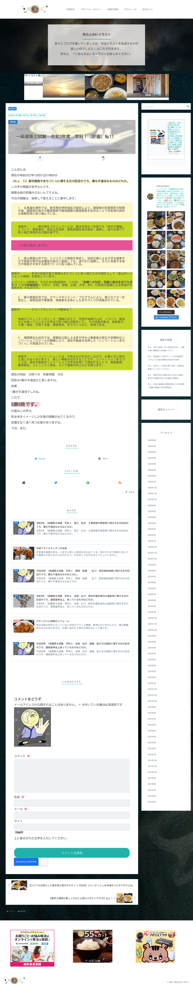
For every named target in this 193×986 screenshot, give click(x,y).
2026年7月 (152, 446)
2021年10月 (152, 772)
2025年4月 (152, 523)
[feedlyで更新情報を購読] (87, 483)
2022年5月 (152, 731)
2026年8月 (152, 440)
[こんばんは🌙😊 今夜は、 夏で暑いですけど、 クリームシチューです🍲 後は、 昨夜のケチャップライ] (156, 298)
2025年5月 (152, 517)
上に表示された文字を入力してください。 (41, 838)
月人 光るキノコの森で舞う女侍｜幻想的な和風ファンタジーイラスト (166, 367)
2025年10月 (152, 499)
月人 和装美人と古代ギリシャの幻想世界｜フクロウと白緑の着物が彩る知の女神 (166, 358)
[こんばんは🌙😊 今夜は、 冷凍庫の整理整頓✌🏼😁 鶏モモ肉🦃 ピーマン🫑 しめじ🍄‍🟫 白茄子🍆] (156, 279)
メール (20, 809)
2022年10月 (152, 701)
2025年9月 (152, 505)
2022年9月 (152, 707)
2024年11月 (152, 553)
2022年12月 (152, 689)
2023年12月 (152, 618)
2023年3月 (152, 671)
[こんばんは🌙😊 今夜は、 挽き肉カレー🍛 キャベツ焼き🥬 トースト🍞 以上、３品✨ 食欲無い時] (176, 220)
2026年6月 (152, 452)
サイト (18, 821)
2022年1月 (152, 754)
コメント (22, 756)
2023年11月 (152, 624)
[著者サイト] (23, 483)
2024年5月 (152, 588)
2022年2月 (152, 748)
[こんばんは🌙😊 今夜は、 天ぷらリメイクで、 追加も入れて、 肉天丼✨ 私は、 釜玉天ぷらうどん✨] (176, 259)
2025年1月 (152, 541)
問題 (19, 115)
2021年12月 (152, 760)
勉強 (12, 115)
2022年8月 (152, 713)
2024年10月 (152, 559)
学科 (27, 115)
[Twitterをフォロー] (55, 483)
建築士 (35, 115)
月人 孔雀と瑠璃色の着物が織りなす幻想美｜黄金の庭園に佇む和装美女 (166, 385)
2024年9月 (152, 565)
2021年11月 (152, 766)
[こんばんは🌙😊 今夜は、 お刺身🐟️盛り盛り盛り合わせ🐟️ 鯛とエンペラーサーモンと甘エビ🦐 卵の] (176, 240)
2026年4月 (152, 464)
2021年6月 (152, 796)
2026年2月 (152, 476)
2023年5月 (152, 659)
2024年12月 (152, 547)
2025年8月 (152, 511)
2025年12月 (152, 488)
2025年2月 (152, 535)
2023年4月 (152, 666)
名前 (19, 797)
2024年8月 (152, 571)
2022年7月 (152, 719)
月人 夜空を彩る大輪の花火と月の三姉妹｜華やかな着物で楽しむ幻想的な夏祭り (166, 376)
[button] (188, 106)
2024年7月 (152, 577)
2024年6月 (152, 582)
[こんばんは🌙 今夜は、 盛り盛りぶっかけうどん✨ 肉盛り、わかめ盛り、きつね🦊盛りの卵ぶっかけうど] (156, 220)
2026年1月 (152, 482)
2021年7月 (152, 790)
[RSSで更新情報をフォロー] (119, 483)
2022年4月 (152, 737)
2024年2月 (152, 606)
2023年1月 (152, 683)
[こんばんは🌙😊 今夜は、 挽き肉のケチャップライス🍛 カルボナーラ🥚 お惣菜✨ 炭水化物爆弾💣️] (176, 298)
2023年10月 (152, 630)
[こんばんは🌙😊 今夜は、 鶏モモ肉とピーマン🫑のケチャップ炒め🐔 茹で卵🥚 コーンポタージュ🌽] (156, 240)
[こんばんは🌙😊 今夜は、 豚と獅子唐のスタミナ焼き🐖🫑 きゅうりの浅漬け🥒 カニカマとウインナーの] (156, 259)
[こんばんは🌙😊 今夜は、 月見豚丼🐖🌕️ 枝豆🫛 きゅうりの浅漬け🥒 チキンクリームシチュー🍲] (176, 279)
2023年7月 (152, 648)
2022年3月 (152, 743)
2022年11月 (152, 695)
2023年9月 (152, 636)
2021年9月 (152, 778)
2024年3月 (152, 600)
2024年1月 (152, 612)
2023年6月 (152, 654)
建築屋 (13, 108)
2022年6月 (152, 725)
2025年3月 (152, 529)
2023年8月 (152, 642)
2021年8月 (152, 784)
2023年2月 (152, 677)
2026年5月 (152, 458)
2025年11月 (152, 494)
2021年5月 (152, 802)
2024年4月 (152, 594)
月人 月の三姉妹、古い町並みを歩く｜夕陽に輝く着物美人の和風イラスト (166, 348)
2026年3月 (152, 470)
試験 (43, 115)
